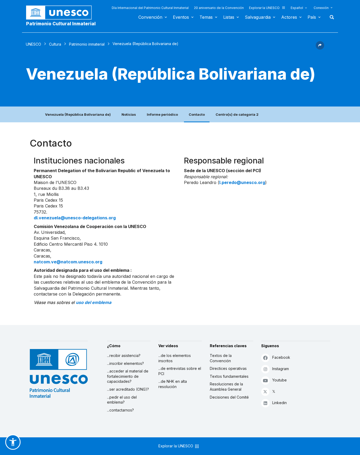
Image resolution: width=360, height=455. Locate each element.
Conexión (321, 8)
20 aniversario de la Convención (219, 8)
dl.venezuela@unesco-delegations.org (75, 217)
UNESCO (33, 44)
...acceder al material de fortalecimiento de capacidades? (127, 376)
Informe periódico (162, 114)
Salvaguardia (258, 17)
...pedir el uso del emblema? (122, 400)
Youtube (279, 380)
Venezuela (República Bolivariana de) (78, 114)
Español (297, 8)
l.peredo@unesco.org (242, 182)
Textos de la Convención (221, 358)
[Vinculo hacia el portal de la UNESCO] (61, 13)
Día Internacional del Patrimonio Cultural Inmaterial (150, 8)
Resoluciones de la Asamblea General (226, 386)
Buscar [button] (330, 17)
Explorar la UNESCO (264, 8)
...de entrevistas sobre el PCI (179, 371)
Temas (206, 17)
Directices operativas (228, 368)
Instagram (280, 368)
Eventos (181, 17)
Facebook (281, 357)
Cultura (55, 44)
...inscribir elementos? (125, 363)
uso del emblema (93, 302)
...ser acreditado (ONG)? (128, 389)
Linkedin (279, 402)
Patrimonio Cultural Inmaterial (61, 23)
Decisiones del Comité (229, 397)
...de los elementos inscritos (174, 358)
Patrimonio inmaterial (87, 44)
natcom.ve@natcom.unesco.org (68, 261)
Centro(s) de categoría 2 (237, 114)
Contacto (197, 114)
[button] (320, 48)
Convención (150, 17)
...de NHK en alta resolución (172, 384)
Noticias (128, 114)
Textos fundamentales (229, 376)
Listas (228, 17)
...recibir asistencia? (123, 355)
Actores (289, 17)
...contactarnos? (120, 410)
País (312, 17)
